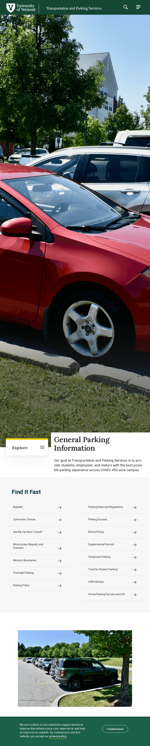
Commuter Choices (24, 519)
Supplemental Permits (101, 544)
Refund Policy (96, 531)
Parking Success (97, 519)
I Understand (115, 728)
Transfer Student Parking (102, 569)
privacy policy (58, 736)
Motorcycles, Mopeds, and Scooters (28, 546)
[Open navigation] (42, 447)
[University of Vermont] (20, 12)
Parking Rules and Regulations (105, 506)
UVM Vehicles (96, 581)
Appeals (18, 506)
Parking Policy (21, 585)
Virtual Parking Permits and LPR (106, 594)
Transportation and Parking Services (74, 8)
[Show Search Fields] (125, 7)
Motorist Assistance (24, 560)
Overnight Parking (23, 572)
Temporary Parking (99, 556)
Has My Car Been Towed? (27, 531)
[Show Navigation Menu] (138, 7)
